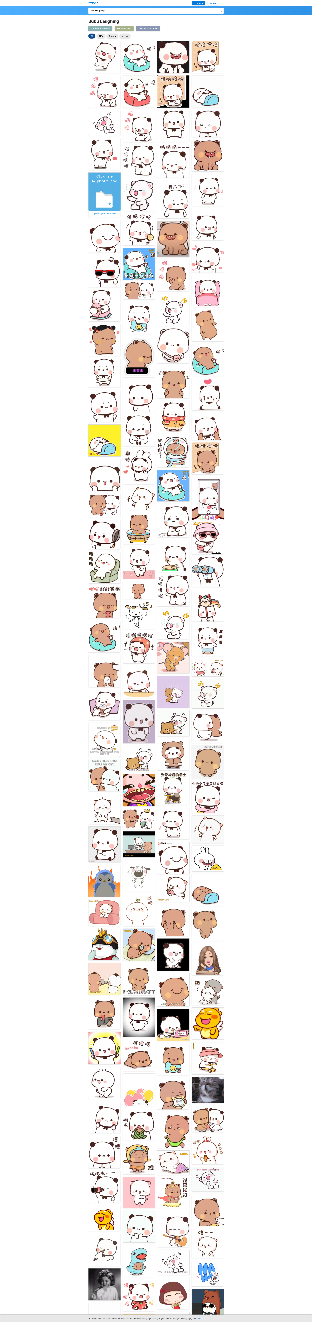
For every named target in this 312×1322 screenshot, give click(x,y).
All (92, 36)
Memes (125, 36)
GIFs (101, 36)
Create (200, 3)
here (199, 1318)
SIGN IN (213, 3)
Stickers (112, 36)
